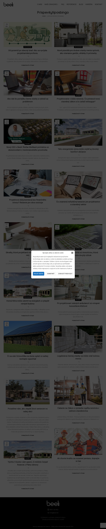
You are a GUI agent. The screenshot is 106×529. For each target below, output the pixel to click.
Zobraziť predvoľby (65, 273)
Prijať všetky (38, 273)
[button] (72, 253)
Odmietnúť (50, 273)
